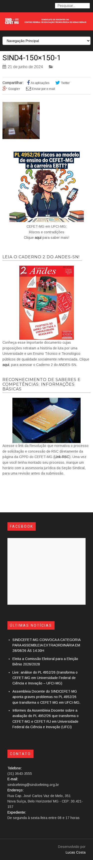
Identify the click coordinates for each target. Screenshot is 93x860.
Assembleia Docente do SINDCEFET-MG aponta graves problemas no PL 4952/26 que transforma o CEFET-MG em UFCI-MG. (46, 696)
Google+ (14, 89)
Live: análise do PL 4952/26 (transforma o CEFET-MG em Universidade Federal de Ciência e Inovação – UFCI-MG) (45, 677)
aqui (38, 238)
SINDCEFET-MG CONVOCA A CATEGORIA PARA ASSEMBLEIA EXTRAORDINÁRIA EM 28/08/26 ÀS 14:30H (46, 645)
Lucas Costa (76, 852)
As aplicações (40, 83)
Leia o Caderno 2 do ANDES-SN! (41, 257)
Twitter (65, 83)
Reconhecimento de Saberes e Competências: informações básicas (41, 384)
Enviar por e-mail (43, 89)
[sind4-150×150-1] (21, 138)
